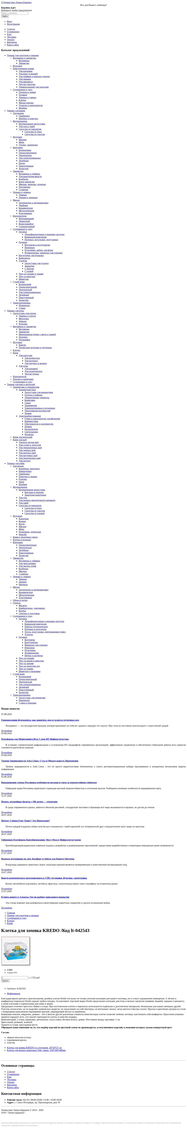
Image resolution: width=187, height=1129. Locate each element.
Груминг (23, 95)
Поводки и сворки (28, 476)
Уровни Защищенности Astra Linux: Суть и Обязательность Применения (39, 761)
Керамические (26, 208)
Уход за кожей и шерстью (31, 661)
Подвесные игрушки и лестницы (35, 347)
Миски (16, 200)
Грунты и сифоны (33, 395)
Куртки (22, 611)
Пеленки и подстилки (35, 629)
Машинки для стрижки (36, 645)
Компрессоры (31, 421)
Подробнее (6, 730)
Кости (22, 524)
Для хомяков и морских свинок (34, 76)
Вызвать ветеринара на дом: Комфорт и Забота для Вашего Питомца (37, 859)
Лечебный (24, 295)
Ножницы (30, 247)
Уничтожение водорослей (37, 410)
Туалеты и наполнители (31, 105)
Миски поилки (26, 102)
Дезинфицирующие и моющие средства (44, 234)
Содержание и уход (22, 89)
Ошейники (24, 116)
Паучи (22, 163)
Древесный (24, 221)
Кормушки (30, 400)
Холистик (23, 168)
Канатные (24, 518)
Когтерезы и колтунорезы (37, 245)
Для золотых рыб (27, 453)
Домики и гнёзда (27, 316)
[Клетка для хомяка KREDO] (15, 965)
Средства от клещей (35, 513)
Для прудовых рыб (28, 455)
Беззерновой (25, 284)
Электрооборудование (30, 416)
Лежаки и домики (22, 192)
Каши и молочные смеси (25, 537)
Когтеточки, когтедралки (31, 255)
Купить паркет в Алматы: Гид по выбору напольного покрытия (35, 897)
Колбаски (23, 179)
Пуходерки (30, 650)
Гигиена (23, 231)
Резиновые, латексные (30, 532)
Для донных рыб (27, 450)
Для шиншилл (26, 81)
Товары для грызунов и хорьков (23, 55)
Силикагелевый (27, 226)
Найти (5, 16)
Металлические (26, 210)
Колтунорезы (31, 642)
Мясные (23, 571)
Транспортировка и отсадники (40, 408)
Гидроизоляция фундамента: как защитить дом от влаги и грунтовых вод (40, 720)
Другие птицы (32, 374)
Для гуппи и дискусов (30, 445)
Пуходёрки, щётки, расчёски (39, 250)
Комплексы (24, 258)
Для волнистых (32, 358)
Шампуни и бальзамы (29, 671)
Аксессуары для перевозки (32, 697)
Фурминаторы (32, 653)
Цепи (21, 482)
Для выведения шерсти (30, 176)
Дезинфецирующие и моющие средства (44, 621)
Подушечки (24, 187)
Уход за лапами (26, 663)
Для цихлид (25, 460)
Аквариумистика (27, 389)
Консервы (18, 147)
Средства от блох (33, 131)
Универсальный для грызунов (34, 87)
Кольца (22, 521)
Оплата (10, 39)
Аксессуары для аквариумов (39, 392)
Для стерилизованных (30, 158)
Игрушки (17, 66)
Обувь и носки (20, 600)
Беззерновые (25, 150)
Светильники (31, 432)
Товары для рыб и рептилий (21, 384)
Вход (9, 21)
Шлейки (23, 108)
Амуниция (18, 113)
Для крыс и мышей (28, 74)
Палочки (23, 337)
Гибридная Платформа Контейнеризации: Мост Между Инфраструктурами (41, 840)
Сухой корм (19, 281)
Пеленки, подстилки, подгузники (41, 239)
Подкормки (24, 339)
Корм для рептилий (22, 437)
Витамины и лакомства (24, 58)
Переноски (24, 305)
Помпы (28, 426)
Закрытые (29, 266)
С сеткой (29, 271)
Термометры (31, 405)
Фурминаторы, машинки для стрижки (44, 253)
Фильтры (29, 434)
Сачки (28, 403)
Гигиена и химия (27, 92)
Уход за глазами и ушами (31, 274)
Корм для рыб (20, 439)
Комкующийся (26, 224)
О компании (13, 31)
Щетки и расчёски (34, 655)
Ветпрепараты (20, 121)
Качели (22, 345)
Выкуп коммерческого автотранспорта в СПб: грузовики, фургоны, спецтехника (44, 878)
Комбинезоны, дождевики (32, 608)
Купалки (23, 324)
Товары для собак (16, 463)
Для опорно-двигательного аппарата (37, 500)
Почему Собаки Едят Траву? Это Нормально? (25, 820)
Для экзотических (33, 371)
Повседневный (26, 297)
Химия (28, 413)
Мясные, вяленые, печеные (32, 184)
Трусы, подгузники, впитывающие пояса (45, 632)
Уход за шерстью (27, 276)
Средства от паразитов (30, 129)
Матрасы (23, 584)
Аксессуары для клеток (24, 313)
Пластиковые (25, 213)
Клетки (22, 100)
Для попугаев (25, 355)
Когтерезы (30, 639)
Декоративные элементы (37, 397)
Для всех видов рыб (29, 442)
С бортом (29, 268)
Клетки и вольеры (22, 539)
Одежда (17, 603)
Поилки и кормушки (23, 379)
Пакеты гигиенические (36, 626)
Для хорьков (25, 79)
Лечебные (24, 160)
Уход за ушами (26, 668)
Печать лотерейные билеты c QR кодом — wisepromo (29, 801)
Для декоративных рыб (30, 447)
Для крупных (31, 360)
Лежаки (22, 582)
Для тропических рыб (29, 458)
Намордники (25, 471)
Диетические (25, 155)
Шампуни (24, 279)
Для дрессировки (27, 563)
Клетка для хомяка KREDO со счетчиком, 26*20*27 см (34, 1047)
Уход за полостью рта (29, 666)
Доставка (11, 37)
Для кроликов (25, 71)
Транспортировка (21, 303)
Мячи (21, 142)
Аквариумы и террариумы (26, 387)
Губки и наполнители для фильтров (42, 418)
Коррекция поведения (35, 237)
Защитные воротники (35, 495)
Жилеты (23, 605)
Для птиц (23, 366)
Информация (13, 993)
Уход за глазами (26, 658)
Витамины (24, 60)
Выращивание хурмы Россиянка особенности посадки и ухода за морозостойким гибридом (49, 782)
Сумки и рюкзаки (27, 703)
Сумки (22, 308)
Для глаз (23, 497)
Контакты (12, 42)
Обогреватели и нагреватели (39, 424)
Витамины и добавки (29, 174)
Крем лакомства (27, 181)
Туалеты (23, 260)
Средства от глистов (35, 134)
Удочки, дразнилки (28, 145)
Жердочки (24, 318)
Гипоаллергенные (28, 153)
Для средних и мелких (36, 363)
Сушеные (23, 189)
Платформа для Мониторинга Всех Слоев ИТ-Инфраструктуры (35, 739)
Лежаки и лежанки (28, 197)
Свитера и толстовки (29, 613)
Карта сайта (13, 45)
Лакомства (24, 63)
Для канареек (31, 368)
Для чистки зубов (27, 566)
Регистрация (13, 24)
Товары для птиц (15, 310)
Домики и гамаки (27, 97)
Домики (23, 195)
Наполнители (19, 216)
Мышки (23, 139)
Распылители (31, 429)
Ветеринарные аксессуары (32, 124)
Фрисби (23, 534)
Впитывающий (26, 218)
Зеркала (22, 321)
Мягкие (22, 526)
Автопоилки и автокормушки (33, 203)
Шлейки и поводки (28, 118)
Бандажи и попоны (34, 492)
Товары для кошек (16, 110)
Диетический (25, 289)
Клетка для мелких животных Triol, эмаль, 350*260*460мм (36, 1050)
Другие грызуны (27, 84)
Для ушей (23, 503)
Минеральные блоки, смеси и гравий (37, 334)
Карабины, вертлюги (29, 468)
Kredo (10, 923)
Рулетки (23, 479)
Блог (9, 34)
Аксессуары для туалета (37, 263)
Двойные (23, 205)
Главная (11, 29)
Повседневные (26, 166)
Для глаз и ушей (27, 126)
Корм (15, 353)
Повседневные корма (23, 68)
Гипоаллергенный (28, 287)
